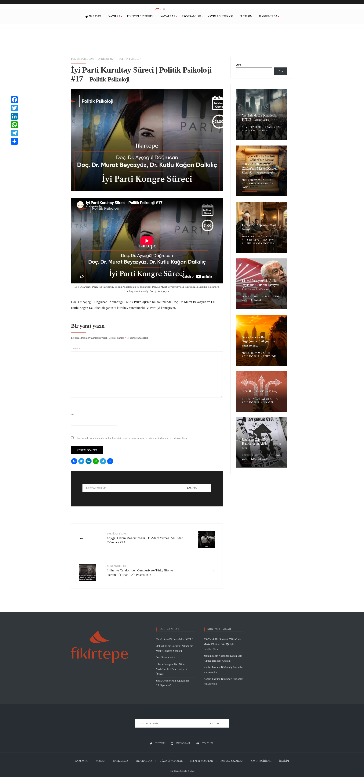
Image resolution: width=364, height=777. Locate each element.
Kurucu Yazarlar (231, 761)
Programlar (191, 16)
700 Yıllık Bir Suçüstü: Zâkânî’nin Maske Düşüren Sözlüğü (259, 168)
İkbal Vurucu (262, 289)
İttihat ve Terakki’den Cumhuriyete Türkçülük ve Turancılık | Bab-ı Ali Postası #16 (140, 571)
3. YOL (247, 391)
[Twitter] (82, 461)
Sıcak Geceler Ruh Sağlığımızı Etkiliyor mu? (259, 339)
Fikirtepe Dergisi (140, 16)
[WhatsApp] (96, 461)
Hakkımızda (268, 16)
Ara (238, 64)
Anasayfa (94, 16)
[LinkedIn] (89, 461)
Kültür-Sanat (260, 130)
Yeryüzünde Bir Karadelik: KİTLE (174, 639)
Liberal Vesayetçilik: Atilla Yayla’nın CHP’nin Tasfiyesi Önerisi (260, 285)
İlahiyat (269, 240)
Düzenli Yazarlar (171, 761)
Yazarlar (168, 16)
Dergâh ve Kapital (254, 225)
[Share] (110, 461)
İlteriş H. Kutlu (252, 455)
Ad (72, 413)
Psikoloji (269, 356)
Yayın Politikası (220, 16)
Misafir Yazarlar (201, 761)
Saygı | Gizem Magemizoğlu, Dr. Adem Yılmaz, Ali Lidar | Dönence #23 (145, 538)
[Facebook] (74, 461)
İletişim (246, 16)
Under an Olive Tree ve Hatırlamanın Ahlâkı (257, 442)
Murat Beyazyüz (265, 172)
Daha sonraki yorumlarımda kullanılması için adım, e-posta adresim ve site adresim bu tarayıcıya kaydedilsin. (132, 438)
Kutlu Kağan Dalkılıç (266, 391)
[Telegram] (103, 461)
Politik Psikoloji (82, 59)
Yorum (75, 348)
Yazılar (114, 16)
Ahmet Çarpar (262, 119)
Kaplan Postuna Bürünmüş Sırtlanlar (223, 667)
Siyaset (256, 300)
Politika (268, 243)
